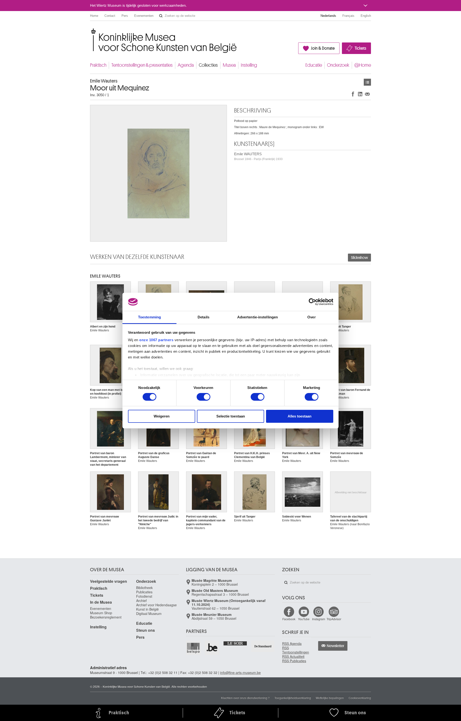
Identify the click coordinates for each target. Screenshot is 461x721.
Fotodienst (144, 596)
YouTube (303, 619)
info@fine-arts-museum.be (240, 672)
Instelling (249, 65)
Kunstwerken (367, 82)
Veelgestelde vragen (108, 581)
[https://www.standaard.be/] (263, 646)
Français (348, 16)
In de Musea (101, 602)
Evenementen (143, 16)
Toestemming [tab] (149, 317)
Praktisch (98, 65)
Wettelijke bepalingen (330, 698)
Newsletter (335, 646)
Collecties (208, 65)
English (366, 16)
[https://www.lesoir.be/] (235, 643)
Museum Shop (101, 613)
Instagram (318, 619)
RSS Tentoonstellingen (295, 650)
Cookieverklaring (360, 698)
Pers (124, 16)
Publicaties (144, 592)
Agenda (186, 65)
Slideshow (359, 258)
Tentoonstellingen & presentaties (142, 65)
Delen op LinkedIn (360, 93)
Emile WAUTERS (258, 156)
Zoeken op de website (160, 16)
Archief (141, 600)
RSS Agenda (292, 643)
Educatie (313, 65)
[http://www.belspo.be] (193, 647)
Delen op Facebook (353, 93)
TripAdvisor (334, 619)
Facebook (288, 619)
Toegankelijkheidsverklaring (292, 698)
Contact (109, 16)
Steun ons (145, 630)
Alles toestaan (299, 416)
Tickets (360, 48)
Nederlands (328, 16)
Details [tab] (203, 317)
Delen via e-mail (367, 93)
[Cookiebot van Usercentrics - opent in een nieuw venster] (312, 301)
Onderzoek (338, 65)
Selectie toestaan (230, 416)
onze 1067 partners (156, 340)
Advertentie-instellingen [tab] (257, 317)
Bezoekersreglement (105, 617)
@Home (362, 65)
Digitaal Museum (149, 613)
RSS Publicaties (294, 661)
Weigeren (162, 416)
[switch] (203, 397)
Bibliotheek (144, 587)
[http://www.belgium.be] (212, 647)
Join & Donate (323, 48)
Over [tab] (311, 317)
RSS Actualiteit (293, 656)
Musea (229, 65)
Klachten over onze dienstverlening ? (245, 698)
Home (94, 16)
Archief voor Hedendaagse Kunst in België (156, 607)
